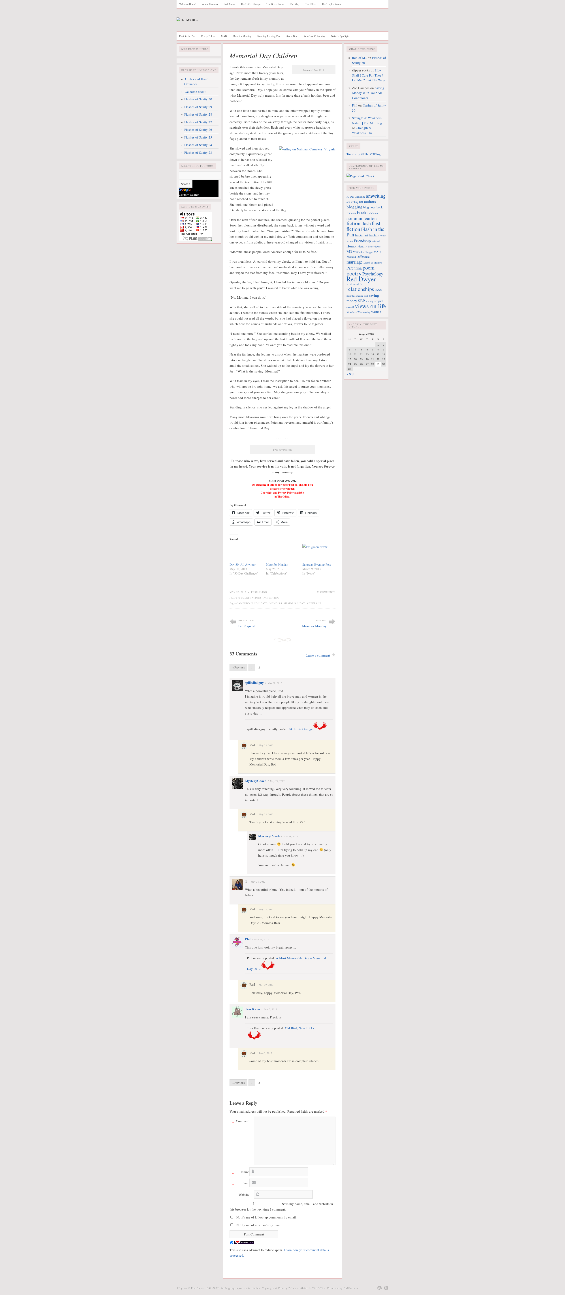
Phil (247, 939)
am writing (352, 202)
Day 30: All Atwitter (243, 564)
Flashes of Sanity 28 (198, 114)
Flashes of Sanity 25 (198, 137)
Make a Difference (358, 257)
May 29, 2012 (261, 939)
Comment (240, 1122)
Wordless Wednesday (314, 36)
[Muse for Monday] (282, 553)
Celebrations (251, 597)
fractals (374, 235)
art (361, 201)
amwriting (376, 195)
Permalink (259, 591)
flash (366, 223)
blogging (354, 207)
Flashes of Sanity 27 (198, 122)
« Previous (238, 667)
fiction (353, 223)
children (373, 213)
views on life (370, 306)
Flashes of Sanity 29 (198, 107)
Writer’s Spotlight (340, 36)
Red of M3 (359, 57)
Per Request (246, 626)
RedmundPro (355, 284)
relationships (360, 288)
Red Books (229, 4)
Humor (352, 246)
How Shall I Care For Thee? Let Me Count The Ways (369, 75)
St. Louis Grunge (301, 729)
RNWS (378, 290)
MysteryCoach (255, 780)
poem (369, 267)
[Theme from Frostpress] (386, 1288)
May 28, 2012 (274, 683)
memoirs (275, 603)
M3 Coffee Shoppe (363, 252)
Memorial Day (294, 603)
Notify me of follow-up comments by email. (266, 1217)
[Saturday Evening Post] (318, 553)
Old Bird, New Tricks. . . (302, 1028)
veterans (314, 603)
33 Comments (326, 591)
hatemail (376, 241)
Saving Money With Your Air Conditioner (368, 93)
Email (240, 1184)
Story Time (292, 36)
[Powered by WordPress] (379, 1288)
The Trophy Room (331, 4)
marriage (355, 262)
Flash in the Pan (187, 36)
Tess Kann (252, 1009)
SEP (361, 300)
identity (362, 246)
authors (370, 201)
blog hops (369, 207)
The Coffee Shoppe (250, 4)
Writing (376, 311)
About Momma (210, 4)
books (363, 212)
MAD (224, 36)
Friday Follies (208, 36)
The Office (310, 4)
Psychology (372, 274)
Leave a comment (318, 655)
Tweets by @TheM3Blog (364, 154)
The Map (294, 4)
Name (240, 1173)
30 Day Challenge (356, 196)
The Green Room (275, 4)
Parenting (271, 597)
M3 (349, 251)
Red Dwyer (361, 279)
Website (244, 1194)
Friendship (362, 240)
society (369, 301)
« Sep (350, 374)
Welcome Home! (187, 4)
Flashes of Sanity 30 (198, 99)
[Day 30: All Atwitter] (246, 553)
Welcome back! (195, 91)
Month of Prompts (372, 262)
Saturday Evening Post (269, 36)
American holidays (253, 603)
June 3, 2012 (270, 1009)
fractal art (361, 235)
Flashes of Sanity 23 (198, 152)
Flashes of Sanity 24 (198, 144)
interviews (374, 246)
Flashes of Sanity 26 (198, 129)
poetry (354, 273)
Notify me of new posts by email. (259, 1225)
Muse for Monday (242, 36)
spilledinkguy (254, 682)
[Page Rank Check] (361, 176)
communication (362, 218)
